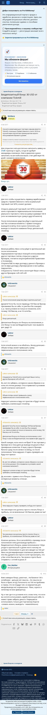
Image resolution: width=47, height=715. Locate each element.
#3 (45, 245)
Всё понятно (23, 81)
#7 (45, 418)
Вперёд (24, 614)
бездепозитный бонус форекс (12, 106)
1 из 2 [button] (16, 614)
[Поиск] (44, 2)
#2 (45, 195)
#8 (45, 498)
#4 (45, 292)
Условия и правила (21, 673)
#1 (45, 125)
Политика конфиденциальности (13, 675)
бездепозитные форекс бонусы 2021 (14, 103)
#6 (45, 369)
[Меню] (3, 2)
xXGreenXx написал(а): (10, 422)
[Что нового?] (40, 2)
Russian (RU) (7, 669)
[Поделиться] (41, 124)
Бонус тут (5, 181)
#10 (44, 574)
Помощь (29, 675)
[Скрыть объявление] (44, 9)
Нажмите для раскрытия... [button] (23, 144)
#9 (45, 526)
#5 (45, 341)
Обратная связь (7, 673)
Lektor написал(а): (9, 296)
